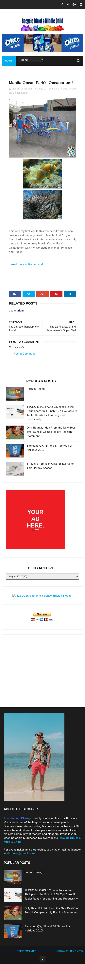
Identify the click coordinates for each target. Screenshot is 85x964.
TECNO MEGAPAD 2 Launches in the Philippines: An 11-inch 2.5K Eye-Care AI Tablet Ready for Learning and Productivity (51, 894)
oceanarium (21, 92)
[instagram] (80, 4)
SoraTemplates (26, 951)
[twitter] (67, 4)
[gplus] (74, 4)
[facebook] (62, 4)
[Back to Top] (42, 959)
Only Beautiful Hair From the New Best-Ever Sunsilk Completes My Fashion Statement (51, 431)
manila (56, 88)
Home (8, 60)
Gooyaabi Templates (70, 951)
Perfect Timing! (36, 388)
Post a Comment (24, 353)
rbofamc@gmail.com (21, 853)
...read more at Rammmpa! (26, 264)
